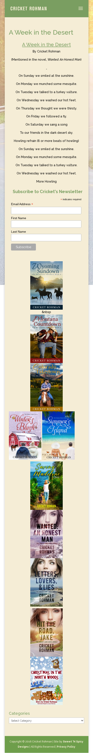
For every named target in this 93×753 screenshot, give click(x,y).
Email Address (22, 204)
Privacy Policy (66, 746)
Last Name (18, 231)
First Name (18, 218)
